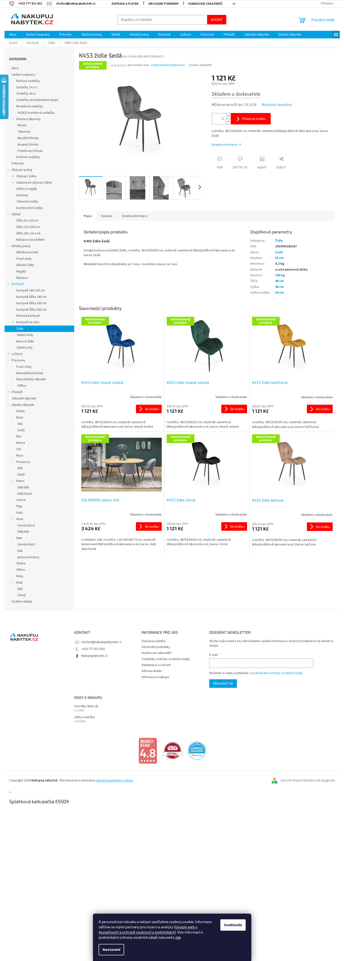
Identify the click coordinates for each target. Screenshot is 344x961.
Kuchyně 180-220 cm (30, 290)
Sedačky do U (26, 93)
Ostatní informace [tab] (134, 216)
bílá (19, 424)
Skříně (16, 214)
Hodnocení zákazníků (205, 4)
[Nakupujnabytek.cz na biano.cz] (147, 750)
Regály (21, 271)
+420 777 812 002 (93, 649)
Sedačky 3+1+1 (27, 87)
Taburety (23, 131)
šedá (21, 430)
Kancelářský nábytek (31, 379)
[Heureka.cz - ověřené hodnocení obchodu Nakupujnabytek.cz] (197, 750)
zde (178, 937)
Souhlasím (233, 925)
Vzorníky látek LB (86, 706)
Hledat (216, 20)
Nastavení (111, 949)
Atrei (19, 519)
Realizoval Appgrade (320, 780)
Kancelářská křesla (29, 373)
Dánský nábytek (23, 405)
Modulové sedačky (29, 106)
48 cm (279, 281)
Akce (15, 68)
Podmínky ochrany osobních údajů (166, 659)
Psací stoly (24, 258)
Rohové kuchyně (28, 315)
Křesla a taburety (28, 119)
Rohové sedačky (28, 81)
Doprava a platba (125, 4)
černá (21, 595)
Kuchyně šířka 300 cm (31, 309)
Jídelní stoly (24, 335)
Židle (19, 328)
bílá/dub (23, 487)
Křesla (21, 125)
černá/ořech (26, 525)
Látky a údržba (84, 717)
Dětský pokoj (21, 246)
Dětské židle (25, 265)
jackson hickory (28, 557)
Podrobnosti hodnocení (168, 65)
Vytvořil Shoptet (292, 780)
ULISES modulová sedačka (35, 112)
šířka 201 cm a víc (28, 233)
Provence (23, 462)
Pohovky (18, 163)
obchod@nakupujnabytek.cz (101, 642)
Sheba (20, 563)
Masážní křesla (27, 138)
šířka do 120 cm (27, 220)
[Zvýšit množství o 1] (228, 116)
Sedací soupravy (23, 74)
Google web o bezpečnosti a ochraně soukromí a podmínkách (148, 930)
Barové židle (25, 341)
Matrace (22, 278)
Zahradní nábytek (24, 398)
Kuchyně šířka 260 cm (31, 303)
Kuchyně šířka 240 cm (31, 297)
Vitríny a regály (26, 188)
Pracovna (18, 360)
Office (21, 385)
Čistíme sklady (22, 601)
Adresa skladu (152, 671)
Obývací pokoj (22, 170)
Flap (19, 506)
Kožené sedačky (28, 157)
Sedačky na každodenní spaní (37, 100)
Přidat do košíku (254, 119)
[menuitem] (12, 34)
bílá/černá (24, 493)
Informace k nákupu (155, 677)
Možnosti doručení (277, 104)
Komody (22, 195)
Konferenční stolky (29, 208)
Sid (18, 449)
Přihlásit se (223, 683)
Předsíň (17, 392)
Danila (20, 411)
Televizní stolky (27, 201)
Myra (19, 455)
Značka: (200, 65)
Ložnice (17, 354)
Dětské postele (27, 252)
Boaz (19, 417)
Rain (19, 538)
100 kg (280, 275)
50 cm (279, 292)
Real (19, 582)
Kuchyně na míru (27, 322)
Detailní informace (224, 144)
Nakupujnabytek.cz (94, 655)
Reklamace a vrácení (156, 665)
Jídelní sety (24, 347)
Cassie (21, 500)
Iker (19, 436)
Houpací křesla (27, 144)
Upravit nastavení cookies (114, 780)
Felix (19, 512)
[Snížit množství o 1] (228, 121)
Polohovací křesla (30, 151)
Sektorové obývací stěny (34, 182)
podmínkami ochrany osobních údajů (277, 673)
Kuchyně (18, 284)
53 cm (279, 258)
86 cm (279, 287)
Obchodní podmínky (163, 4)
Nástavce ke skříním (30, 239)
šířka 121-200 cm (28, 227)
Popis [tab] (88, 216)
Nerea (20, 442)
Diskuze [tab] (106, 216)
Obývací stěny (26, 176)
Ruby (19, 576)
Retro (20, 481)
